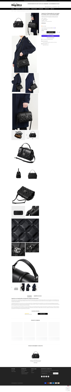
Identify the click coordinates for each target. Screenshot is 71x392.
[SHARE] (59, 32)
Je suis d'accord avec (45, 34)
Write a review (42, 313)
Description (29, 295)
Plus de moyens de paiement (50, 37)
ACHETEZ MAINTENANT (44, 0)
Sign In (59, 6)
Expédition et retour (38, 295)
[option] (16, 287)
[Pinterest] (46, 376)
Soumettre (56, 373)
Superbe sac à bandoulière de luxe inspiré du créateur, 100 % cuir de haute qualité (35, 361)
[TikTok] (48, 376)
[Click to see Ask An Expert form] (68, 389)
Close (59, 0)
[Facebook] (42, 376)
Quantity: (42, 30)
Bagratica (45, 18)
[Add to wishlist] (57, 32)
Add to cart (51, 32)
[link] (17, 338)
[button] (11, 287)
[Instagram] (44, 376)
